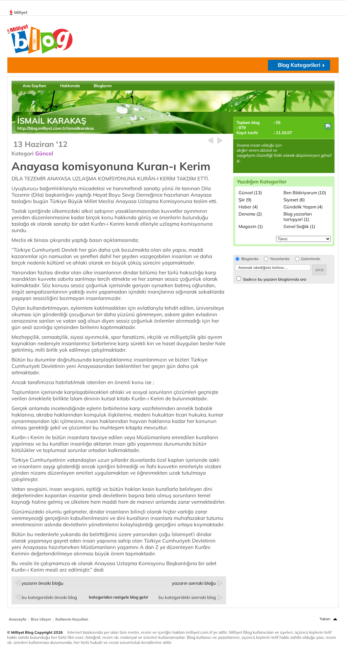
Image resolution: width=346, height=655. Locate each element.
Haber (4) (248, 206)
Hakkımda (70, 85)
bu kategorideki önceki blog (49, 597)
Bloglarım (103, 85)
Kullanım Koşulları (71, 619)
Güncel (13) (250, 192)
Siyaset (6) (294, 199)
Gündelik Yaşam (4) (303, 206)
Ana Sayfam (34, 85)
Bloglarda (249, 259)
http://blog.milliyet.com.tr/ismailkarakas (55, 128)
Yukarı (325, 618)
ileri (220, 140)
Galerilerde (310, 259)
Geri (211, 140)
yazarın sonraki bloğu (194, 583)
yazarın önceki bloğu (43, 583)
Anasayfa (17, 619)
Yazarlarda (280, 259)
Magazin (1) (251, 226)
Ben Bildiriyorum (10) (304, 192)
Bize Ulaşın (41, 619)
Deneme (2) (250, 214)
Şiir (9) (245, 199)
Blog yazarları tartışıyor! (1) (297, 216)
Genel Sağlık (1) (299, 226)
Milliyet (20, 12)
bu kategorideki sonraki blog (187, 597)
